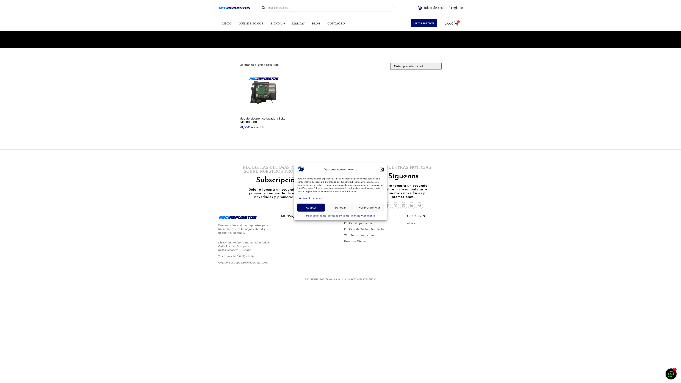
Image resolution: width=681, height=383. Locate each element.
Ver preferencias (370, 207)
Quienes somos (251, 23)
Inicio (227, 23)
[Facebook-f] (387, 205)
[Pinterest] (403, 205)
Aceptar (311, 207)
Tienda (276, 23)
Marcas (298, 23)
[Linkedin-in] (411, 205)
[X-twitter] (395, 205)
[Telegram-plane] (419, 205)
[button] (382, 169)
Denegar (340, 207)
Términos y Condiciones (363, 215)
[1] (671, 376)
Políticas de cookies (316, 215)
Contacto (336, 23)
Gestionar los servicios (310, 198)
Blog (316, 23)
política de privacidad (338, 215)
